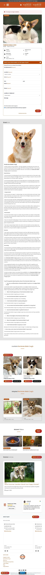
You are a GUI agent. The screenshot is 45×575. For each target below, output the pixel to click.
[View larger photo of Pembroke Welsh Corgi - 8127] (20, 358)
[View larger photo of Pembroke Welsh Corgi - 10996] (40, 358)
